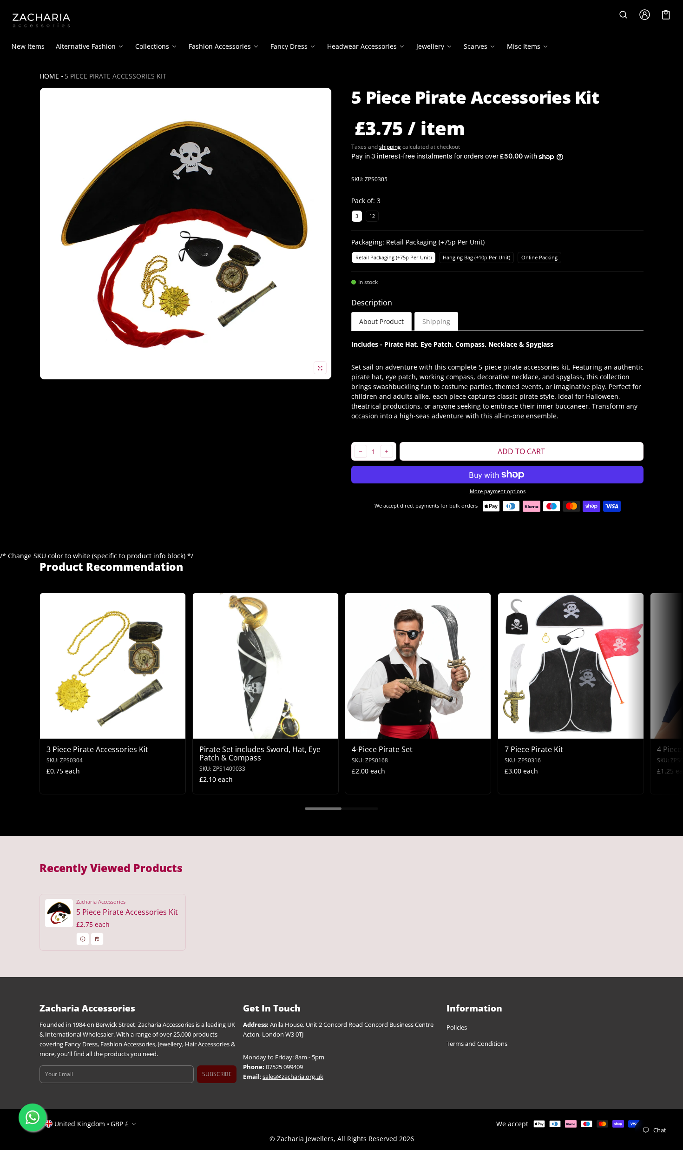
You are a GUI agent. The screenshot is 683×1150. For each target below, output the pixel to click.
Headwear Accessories (362, 46)
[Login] (644, 15)
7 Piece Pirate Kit (534, 749)
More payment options (497, 491)
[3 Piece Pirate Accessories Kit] (112, 666)
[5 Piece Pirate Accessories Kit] (112, 922)
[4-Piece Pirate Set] (418, 666)
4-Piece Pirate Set (382, 749)
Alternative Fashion (86, 46)
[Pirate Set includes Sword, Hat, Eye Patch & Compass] (265, 666)
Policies (457, 1027)
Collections (152, 46)
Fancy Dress (289, 46)
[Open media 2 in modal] (185, 233)
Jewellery (430, 46)
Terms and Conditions (477, 1044)
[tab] (381, 321)
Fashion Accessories (220, 46)
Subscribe (217, 1074)
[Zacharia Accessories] (41, 20)
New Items (28, 46)
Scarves (475, 46)
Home (49, 76)
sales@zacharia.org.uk (293, 1077)
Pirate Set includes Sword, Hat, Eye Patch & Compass (260, 753)
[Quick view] (51, 730)
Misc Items (523, 46)
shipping (390, 147)
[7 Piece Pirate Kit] (571, 666)
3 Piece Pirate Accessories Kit (97, 749)
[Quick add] (69, 730)
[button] (623, 15)
